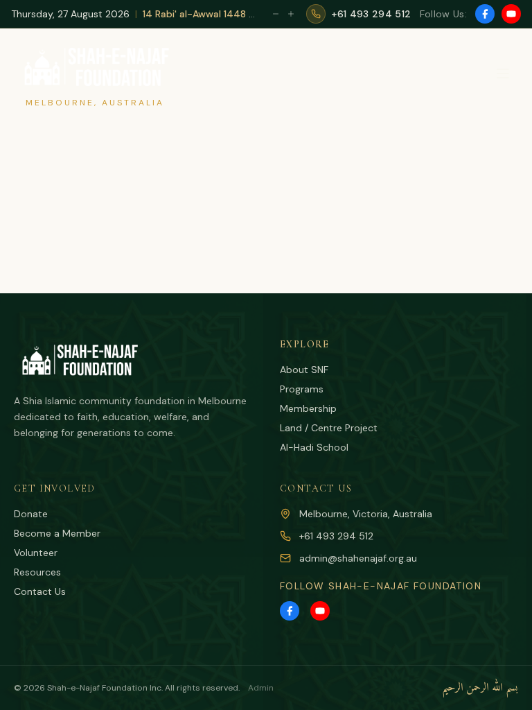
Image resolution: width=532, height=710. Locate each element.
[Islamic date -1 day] (276, 14)
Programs (301, 389)
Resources (37, 572)
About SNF (304, 369)
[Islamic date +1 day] (291, 14)
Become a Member (57, 533)
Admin (261, 687)
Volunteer (35, 552)
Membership (308, 408)
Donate (31, 514)
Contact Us (40, 591)
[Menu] (503, 73)
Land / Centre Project (329, 428)
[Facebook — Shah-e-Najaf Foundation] (485, 14)
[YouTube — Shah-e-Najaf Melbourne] (511, 14)
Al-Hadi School (314, 447)
